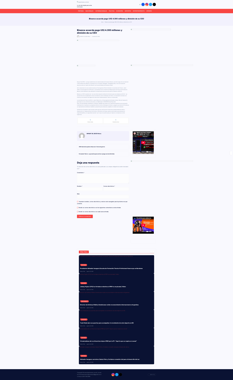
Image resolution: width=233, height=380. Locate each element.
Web (78, 194)
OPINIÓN (149, 11)
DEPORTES (128, 11)
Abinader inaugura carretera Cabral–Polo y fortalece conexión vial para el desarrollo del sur (110, 359)
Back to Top (152, 374)
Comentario (80, 172)
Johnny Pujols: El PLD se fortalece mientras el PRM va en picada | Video (103, 286)
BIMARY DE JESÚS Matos (85, 36)
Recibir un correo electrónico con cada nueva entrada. (94, 211)
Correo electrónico (109, 186)
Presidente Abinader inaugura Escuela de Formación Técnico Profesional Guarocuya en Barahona (111, 268)
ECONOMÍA (119, 11)
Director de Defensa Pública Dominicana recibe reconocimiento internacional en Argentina (109, 305)
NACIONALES (89, 11)
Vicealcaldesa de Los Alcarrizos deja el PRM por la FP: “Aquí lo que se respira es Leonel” (108, 341)
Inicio (102, 22)
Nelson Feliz (82, 271)
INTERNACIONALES (101, 11)
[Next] (153, 252)
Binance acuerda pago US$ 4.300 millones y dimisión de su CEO (118, 22)
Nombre (79, 186)
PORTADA (81, 11)
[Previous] (151, 252)
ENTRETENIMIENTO (138, 11)
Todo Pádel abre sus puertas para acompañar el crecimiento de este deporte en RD (107, 323)
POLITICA (111, 11)
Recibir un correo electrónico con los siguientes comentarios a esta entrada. (100, 207)
